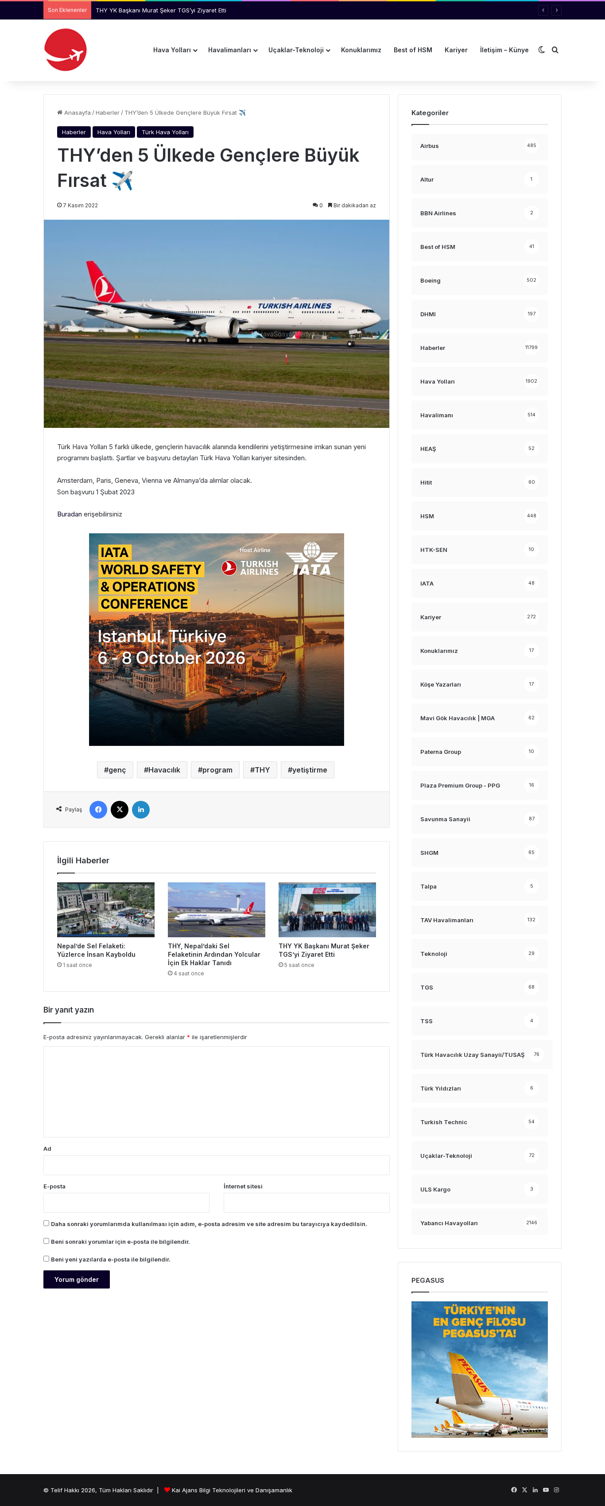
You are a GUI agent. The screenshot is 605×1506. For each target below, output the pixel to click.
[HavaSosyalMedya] (65, 50)
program (217, 769)
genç (117, 769)
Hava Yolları (172, 50)
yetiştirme (309, 769)
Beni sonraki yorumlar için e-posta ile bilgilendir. (120, 1241)
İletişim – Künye (504, 50)
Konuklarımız (361, 50)
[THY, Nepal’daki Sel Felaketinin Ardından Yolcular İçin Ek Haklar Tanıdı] (216, 909)
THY (262, 769)
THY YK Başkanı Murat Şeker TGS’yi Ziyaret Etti (161, 10)
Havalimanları (229, 50)
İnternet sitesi (243, 1186)
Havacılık (164, 769)
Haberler (108, 112)
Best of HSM (413, 50)
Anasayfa (76, 112)
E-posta (54, 1186)
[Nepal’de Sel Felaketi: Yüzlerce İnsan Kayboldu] (106, 909)
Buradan (69, 514)
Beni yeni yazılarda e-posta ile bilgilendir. (111, 1259)
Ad (47, 1148)
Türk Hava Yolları (165, 132)
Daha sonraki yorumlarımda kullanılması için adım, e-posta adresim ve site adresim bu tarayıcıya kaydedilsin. (209, 1223)
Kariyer (456, 50)
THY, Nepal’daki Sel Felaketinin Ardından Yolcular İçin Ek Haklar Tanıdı (214, 954)
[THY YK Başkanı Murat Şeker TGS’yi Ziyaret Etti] (327, 909)
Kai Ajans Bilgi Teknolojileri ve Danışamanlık (232, 1490)
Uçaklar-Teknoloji (296, 50)
